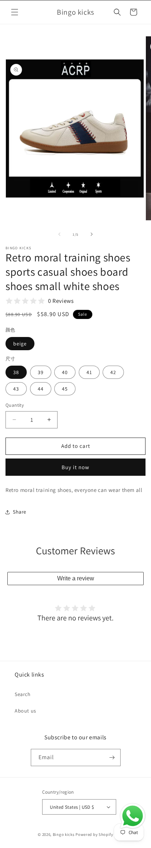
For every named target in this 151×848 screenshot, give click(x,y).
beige (20, 343)
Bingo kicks (64, 834)
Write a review (75, 578)
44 (41, 388)
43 (16, 388)
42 (113, 372)
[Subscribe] (112, 757)
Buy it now (75, 467)
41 (89, 372)
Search (23, 694)
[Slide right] (92, 234)
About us (25, 710)
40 (65, 372)
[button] (15, 12)
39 (41, 372)
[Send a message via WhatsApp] (132, 816)
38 (16, 372)
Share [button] (19, 511)
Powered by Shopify (94, 834)
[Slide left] (59, 234)
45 (65, 388)
